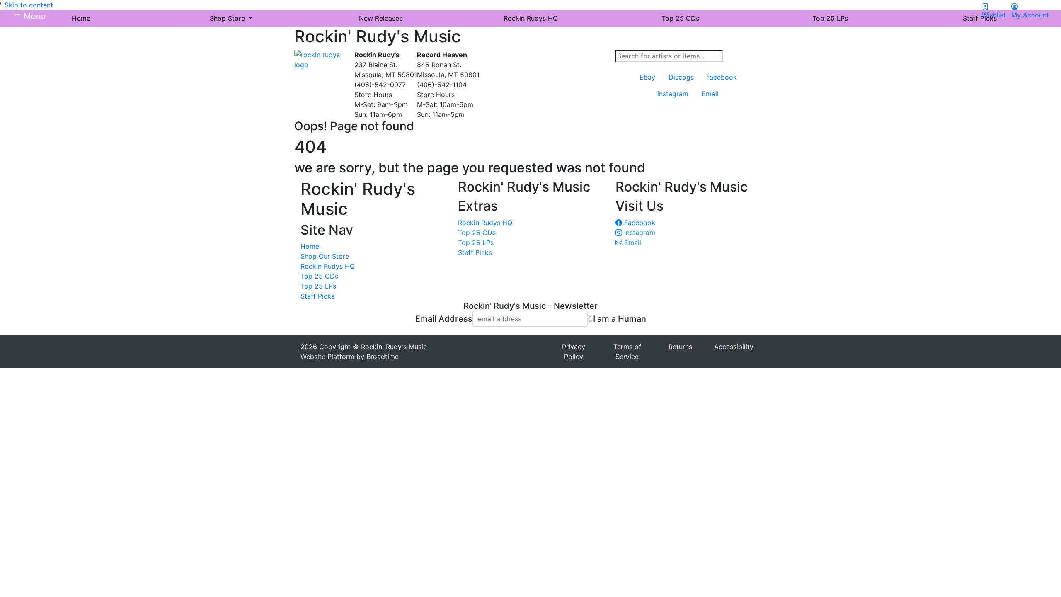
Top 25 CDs (319, 276)
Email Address (443, 319)
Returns (680, 346)
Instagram (638, 232)
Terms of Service (627, 351)
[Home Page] (321, 59)
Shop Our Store (324, 256)
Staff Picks (317, 296)
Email (631, 242)
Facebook (638, 222)
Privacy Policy (573, 351)
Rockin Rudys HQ (327, 266)
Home (309, 246)
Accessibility (733, 346)
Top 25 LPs (318, 286)
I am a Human (619, 319)
